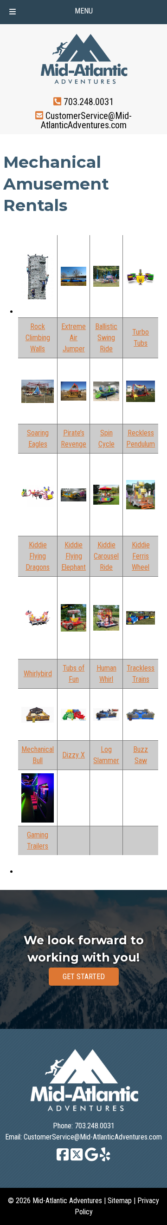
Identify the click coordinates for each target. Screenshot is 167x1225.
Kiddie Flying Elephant (73, 556)
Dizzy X (73, 755)
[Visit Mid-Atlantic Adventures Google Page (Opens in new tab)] (91, 1158)
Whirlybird (38, 673)
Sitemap (120, 1200)
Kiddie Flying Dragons (38, 556)
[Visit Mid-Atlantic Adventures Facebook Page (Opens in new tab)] (63, 1158)
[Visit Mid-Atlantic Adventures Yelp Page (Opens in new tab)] (105, 1158)
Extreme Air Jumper (73, 337)
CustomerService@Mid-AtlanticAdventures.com (86, 120)
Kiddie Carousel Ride (106, 556)
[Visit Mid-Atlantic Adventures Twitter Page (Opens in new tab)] (77, 1158)
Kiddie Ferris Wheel (141, 556)
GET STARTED (84, 976)
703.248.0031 (89, 101)
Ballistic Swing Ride (106, 337)
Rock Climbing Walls (38, 337)
